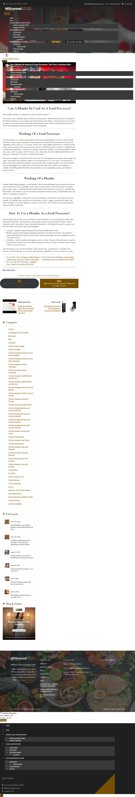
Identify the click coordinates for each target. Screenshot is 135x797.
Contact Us (44, 677)
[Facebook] (61, 108)
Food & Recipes (18, 49)
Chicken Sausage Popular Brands (20, 404)
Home (11, 18)
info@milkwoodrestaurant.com (95, 4)
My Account (128, 4)
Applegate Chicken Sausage (18, 332)
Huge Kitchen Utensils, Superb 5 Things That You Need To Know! (59, 283)
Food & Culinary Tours (21, 25)
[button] (7, 56)
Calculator (17, 32)
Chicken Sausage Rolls (16, 437)
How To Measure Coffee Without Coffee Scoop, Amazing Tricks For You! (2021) (22, 258)
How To (16, 51)
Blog (9, 339)
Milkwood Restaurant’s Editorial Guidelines (49, 685)
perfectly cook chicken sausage (19, 490)
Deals (42, 681)
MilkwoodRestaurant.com (32, 709)
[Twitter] (65, 108)
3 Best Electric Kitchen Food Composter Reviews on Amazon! (52, 308)
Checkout (3, 720)
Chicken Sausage (14, 349)
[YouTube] (73, 108)
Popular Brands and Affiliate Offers (20, 497)
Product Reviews (19, 27)
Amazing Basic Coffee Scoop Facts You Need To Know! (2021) (58, 258)
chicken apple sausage (16, 346)
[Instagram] (69, 108)
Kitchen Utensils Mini (26, 275)
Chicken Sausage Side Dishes (18, 440)
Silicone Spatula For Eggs (38, 275)
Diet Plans (16, 34)
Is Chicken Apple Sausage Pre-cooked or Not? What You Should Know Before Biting (21, 542)
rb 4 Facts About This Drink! (24, 264)
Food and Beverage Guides (19, 42)
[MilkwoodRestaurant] (18, 11)
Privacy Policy (119, 709)
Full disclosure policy (25, 680)
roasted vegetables (15, 504)
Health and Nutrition (17, 30)
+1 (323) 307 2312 (114, 4)
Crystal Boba (21, 46)
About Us (43, 664)
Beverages (16, 44)
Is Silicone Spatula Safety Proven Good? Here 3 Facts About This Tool (26, 309)
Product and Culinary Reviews (20, 23)
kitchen (27, 140)
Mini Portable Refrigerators (53, 275)
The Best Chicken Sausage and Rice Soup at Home (21, 583)
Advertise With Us (46, 667)
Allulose (20, 39)
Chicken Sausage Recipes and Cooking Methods (19, 409)
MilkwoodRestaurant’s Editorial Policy (48, 690)
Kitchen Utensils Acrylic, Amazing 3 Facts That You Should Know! (19, 283)
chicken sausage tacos (16, 443)
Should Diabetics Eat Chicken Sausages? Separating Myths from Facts (22, 527)
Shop (11, 20)
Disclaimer (106, 709)
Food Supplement (19, 37)
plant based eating (14, 493)
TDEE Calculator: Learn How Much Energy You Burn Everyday (22, 556)
